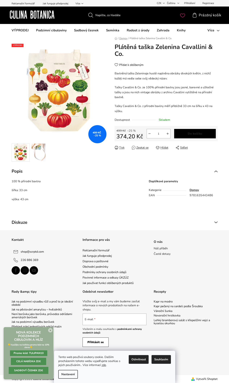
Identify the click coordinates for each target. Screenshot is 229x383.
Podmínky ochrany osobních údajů (104, 272)
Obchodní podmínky (95, 267)
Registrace (208, 3)
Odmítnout (138, 359)
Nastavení (68, 374)
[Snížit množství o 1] (149, 133)
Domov (194, 190)
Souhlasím (161, 359)
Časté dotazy (162, 254)
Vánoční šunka (163, 311)
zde (104, 365)
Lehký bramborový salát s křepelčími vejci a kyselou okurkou (182, 322)
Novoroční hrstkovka (167, 315)
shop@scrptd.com (32, 252)
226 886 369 (29, 260)
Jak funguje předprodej (55, 3)
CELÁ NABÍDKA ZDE (28, 361)
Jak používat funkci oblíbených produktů (108, 283)
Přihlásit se (95, 342)
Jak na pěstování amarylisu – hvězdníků (37, 309)
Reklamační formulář (23, 3)
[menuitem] (20, 30)
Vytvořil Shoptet (207, 379)
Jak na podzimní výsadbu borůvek (33, 322)
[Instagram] (25, 270)
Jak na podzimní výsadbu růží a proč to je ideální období (42, 303)
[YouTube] (34, 270)
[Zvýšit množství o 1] (167, 133)
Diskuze (19, 222)
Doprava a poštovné (95, 261)
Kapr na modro (163, 301)
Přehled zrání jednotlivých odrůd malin (37, 326)
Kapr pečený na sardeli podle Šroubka (178, 306)
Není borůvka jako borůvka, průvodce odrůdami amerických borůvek (42, 316)
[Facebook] (16, 270)
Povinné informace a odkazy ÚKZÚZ (106, 278)
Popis (17, 171)
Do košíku (195, 134)
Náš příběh (161, 248)
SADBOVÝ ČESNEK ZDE (28, 370)
